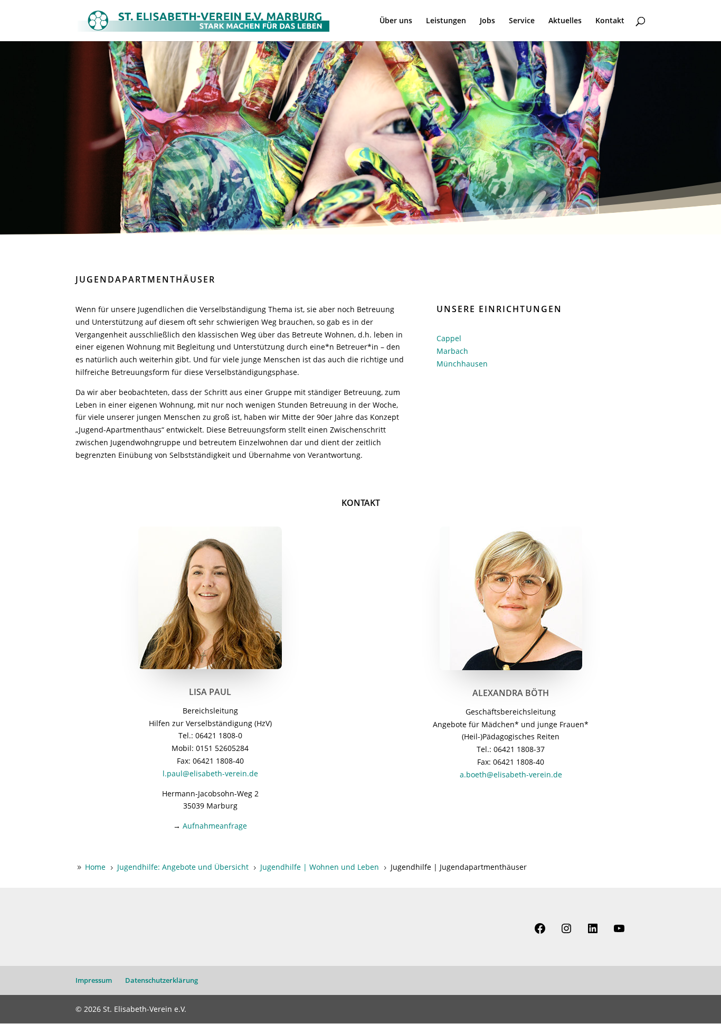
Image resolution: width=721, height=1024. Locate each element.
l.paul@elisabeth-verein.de (210, 773)
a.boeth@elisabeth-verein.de (511, 774)
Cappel (449, 338)
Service (522, 21)
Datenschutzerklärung (161, 980)
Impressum (93, 980)
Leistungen (446, 21)
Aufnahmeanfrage (215, 826)
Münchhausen (462, 364)
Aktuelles (565, 21)
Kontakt (609, 21)
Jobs (487, 21)
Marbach (452, 351)
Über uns (396, 21)
